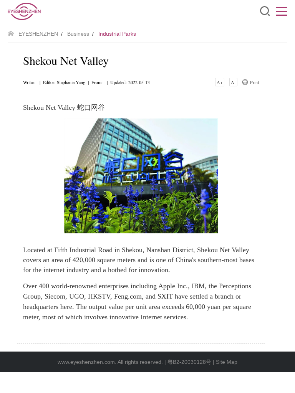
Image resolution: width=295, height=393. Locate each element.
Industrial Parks (117, 34)
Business (78, 34)
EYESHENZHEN (38, 34)
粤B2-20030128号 (189, 362)
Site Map (226, 362)
